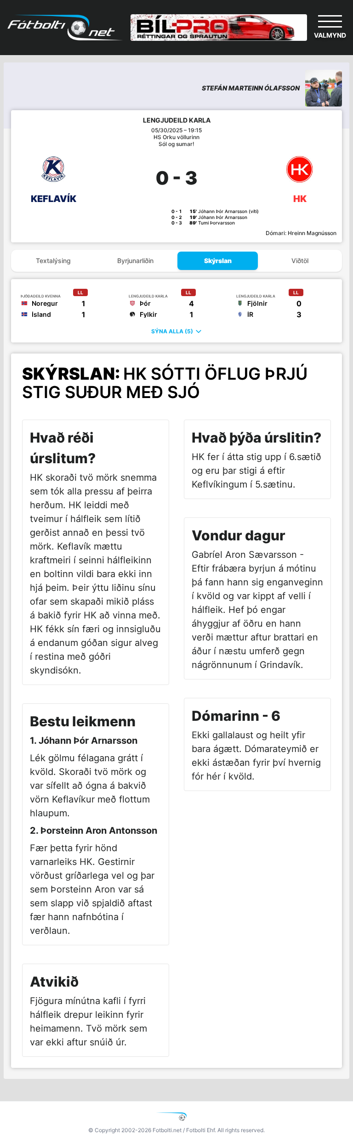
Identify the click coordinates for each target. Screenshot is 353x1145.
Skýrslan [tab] (218, 260)
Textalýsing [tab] (53, 260)
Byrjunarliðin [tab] (135, 260)
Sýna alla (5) (172, 331)
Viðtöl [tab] (299, 260)
